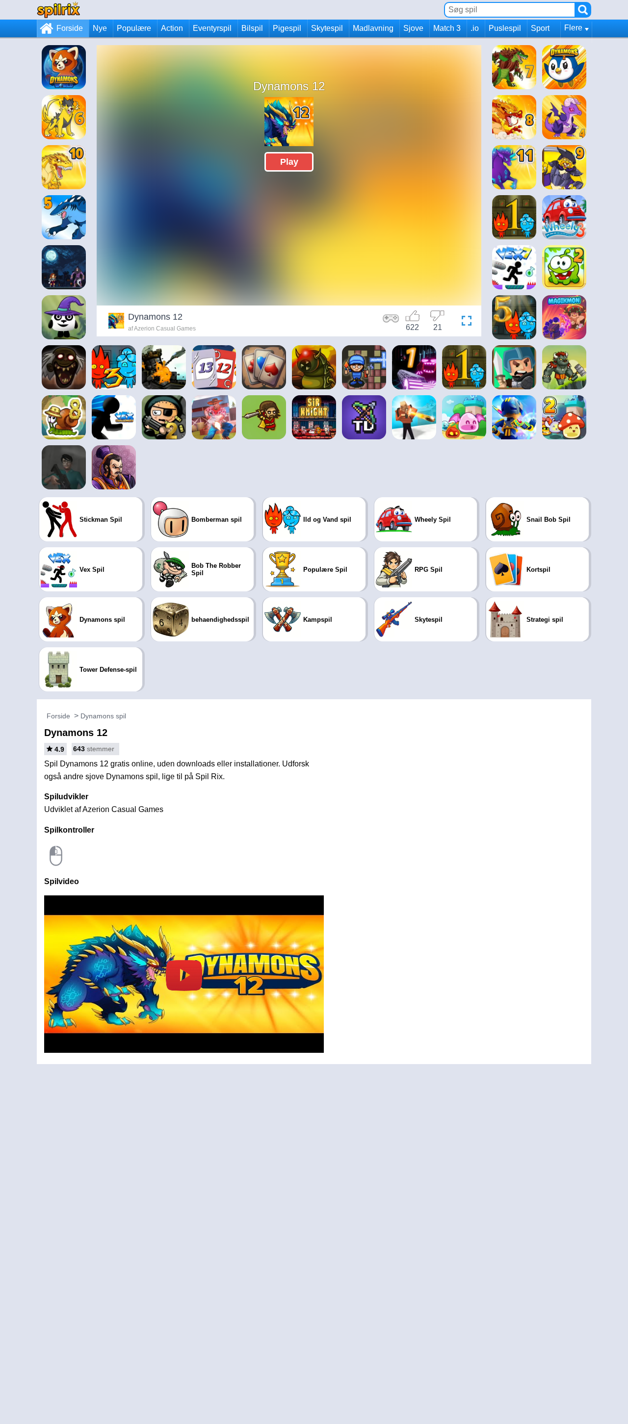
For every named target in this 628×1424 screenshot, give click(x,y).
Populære (134, 28)
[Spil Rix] (58, 9)
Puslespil (505, 28)
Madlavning (373, 28)
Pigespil (287, 28)
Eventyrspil (212, 28)
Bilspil (252, 28)
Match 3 (447, 28)
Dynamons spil (103, 716)
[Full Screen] (464, 322)
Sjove (413, 28)
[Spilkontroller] (391, 322)
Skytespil (327, 28)
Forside (69, 28)
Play (289, 162)
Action (172, 28)
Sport (540, 28)
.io (475, 28)
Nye (100, 28)
